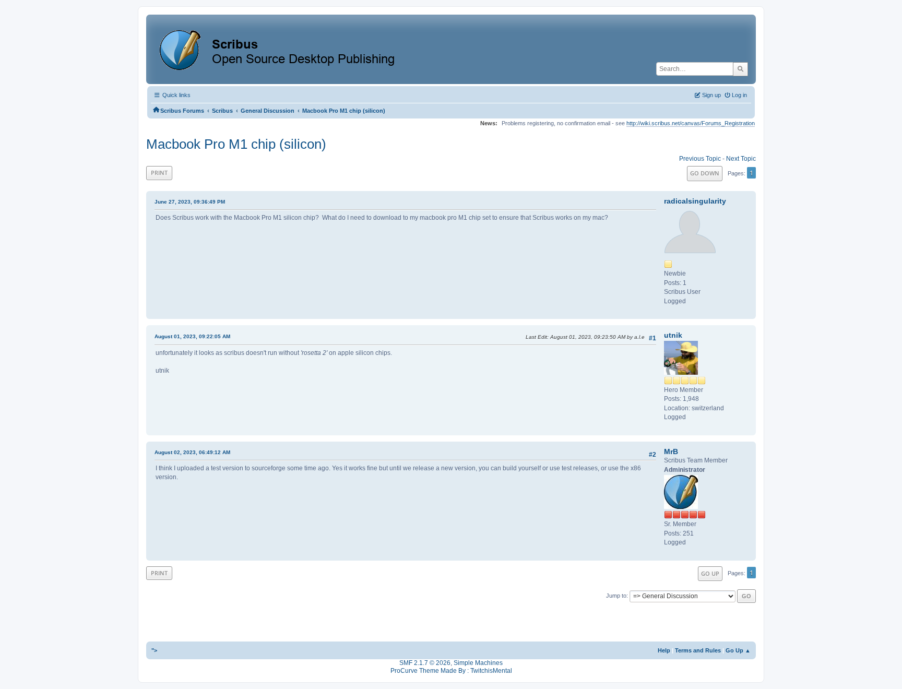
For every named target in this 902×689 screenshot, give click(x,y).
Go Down (704, 173)
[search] (740, 69)
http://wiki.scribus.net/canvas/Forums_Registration (690, 123)
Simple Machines (478, 663)
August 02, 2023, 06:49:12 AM (192, 452)
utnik (673, 335)
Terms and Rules (698, 650)
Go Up (710, 573)
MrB (671, 451)
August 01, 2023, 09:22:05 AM (192, 336)
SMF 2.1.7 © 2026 (424, 663)
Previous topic (700, 158)
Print (159, 172)
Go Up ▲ (738, 650)
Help (664, 650)
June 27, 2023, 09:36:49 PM (190, 202)
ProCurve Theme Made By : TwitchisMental (451, 670)
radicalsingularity (695, 201)
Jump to (616, 595)
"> (154, 650)
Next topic (741, 158)
